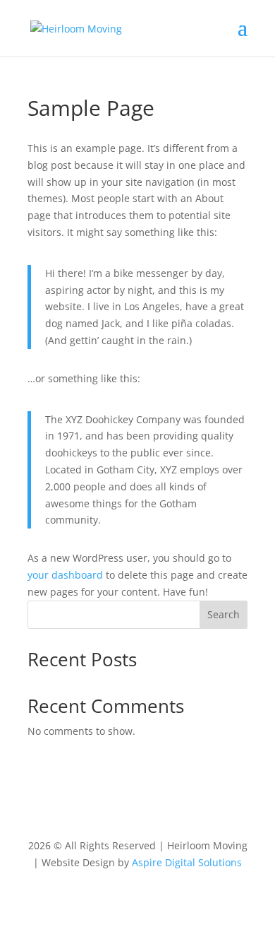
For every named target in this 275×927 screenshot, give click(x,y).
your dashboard (65, 574)
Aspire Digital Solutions (187, 862)
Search (223, 614)
